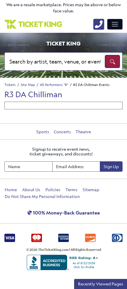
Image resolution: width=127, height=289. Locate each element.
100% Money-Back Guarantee (66, 213)
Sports (42, 131)
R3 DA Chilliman (33, 94)
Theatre (83, 131)
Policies (52, 189)
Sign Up (111, 166)
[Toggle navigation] (115, 24)
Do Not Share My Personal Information (42, 196)
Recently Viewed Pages (100, 284)
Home (11, 189)
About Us (31, 189)
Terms (71, 189)
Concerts (62, 131)
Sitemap (91, 189)
